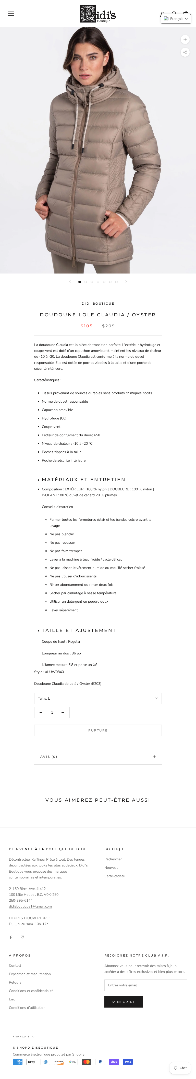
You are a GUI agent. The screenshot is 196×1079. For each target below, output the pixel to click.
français (21, 1036)
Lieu (12, 999)
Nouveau (111, 867)
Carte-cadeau (114, 876)
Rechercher (113, 859)
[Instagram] (22, 937)
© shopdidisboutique (35, 1047)
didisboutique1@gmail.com (30, 906)
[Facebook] (11, 937)
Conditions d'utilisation (27, 1007)
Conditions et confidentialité (31, 990)
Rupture (98, 730)
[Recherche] (174, 13)
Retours (15, 982)
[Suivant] (126, 281)
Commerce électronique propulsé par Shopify (48, 1054)
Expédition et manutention (30, 974)
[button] (176, 18)
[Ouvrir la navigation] (11, 13)
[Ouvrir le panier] (185, 14)
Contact (15, 965)
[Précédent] (69, 281)
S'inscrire (124, 1002)
